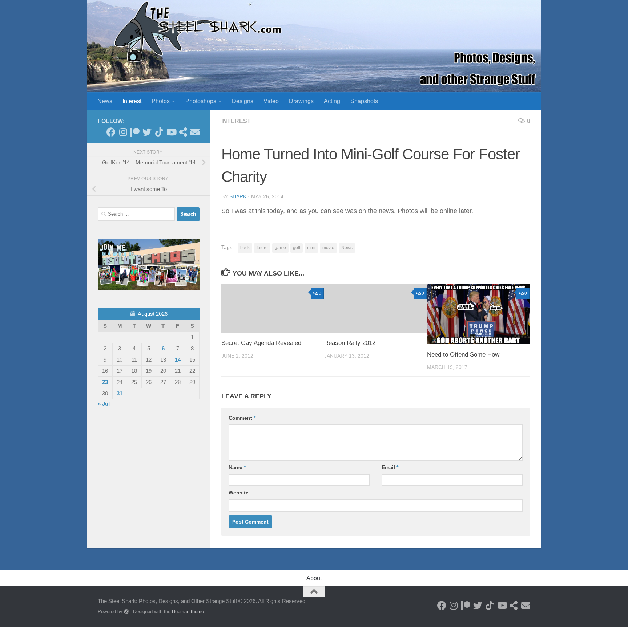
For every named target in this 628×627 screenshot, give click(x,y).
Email (390, 467)
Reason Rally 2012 (349, 342)
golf (296, 247)
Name (237, 467)
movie (328, 247)
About (314, 578)
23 (105, 382)
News (104, 101)
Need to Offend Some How (463, 354)
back (245, 247)
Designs (242, 101)
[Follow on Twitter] (147, 132)
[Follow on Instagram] (123, 132)
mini (311, 247)
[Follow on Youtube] (171, 132)
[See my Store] (183, 132)
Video (271, 101)
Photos (161, 101)
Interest (131, 101)
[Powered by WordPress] (126, 611)
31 (119, 393)
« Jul (104, 403)
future (262, 247)
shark (237, 196)
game (280, 247)
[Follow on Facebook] (111, 132)
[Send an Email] (195, 132)
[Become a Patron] (135, 132)
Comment (242, 418)
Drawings (301, 101)
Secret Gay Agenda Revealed (261, 342)
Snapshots (364, 101)
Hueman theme (188, 611)
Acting (332, 101)
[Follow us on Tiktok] (159, 132)
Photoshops (200, 101)
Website (239, 493)
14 (178, 360)
